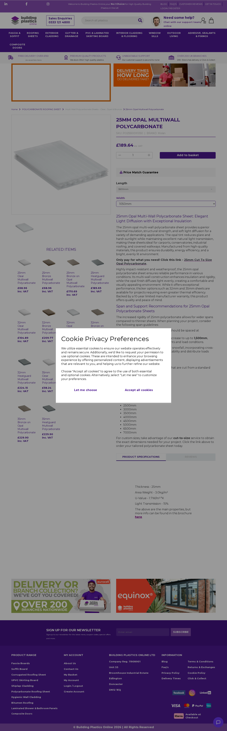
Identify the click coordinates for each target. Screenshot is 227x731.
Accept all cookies (139, 390)
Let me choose (85, 390)
